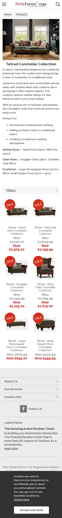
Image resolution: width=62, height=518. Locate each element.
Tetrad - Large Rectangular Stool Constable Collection (17, 345)
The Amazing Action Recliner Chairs (29, 428)
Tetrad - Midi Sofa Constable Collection (45, 230)
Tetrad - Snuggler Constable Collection (17, 287)
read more (11, 448)
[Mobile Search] (58, 4)
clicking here (21, 499)
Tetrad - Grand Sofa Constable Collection (17, 230)
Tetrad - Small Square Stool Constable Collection (45, 345)
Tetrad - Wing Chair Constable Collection (45, 287)
